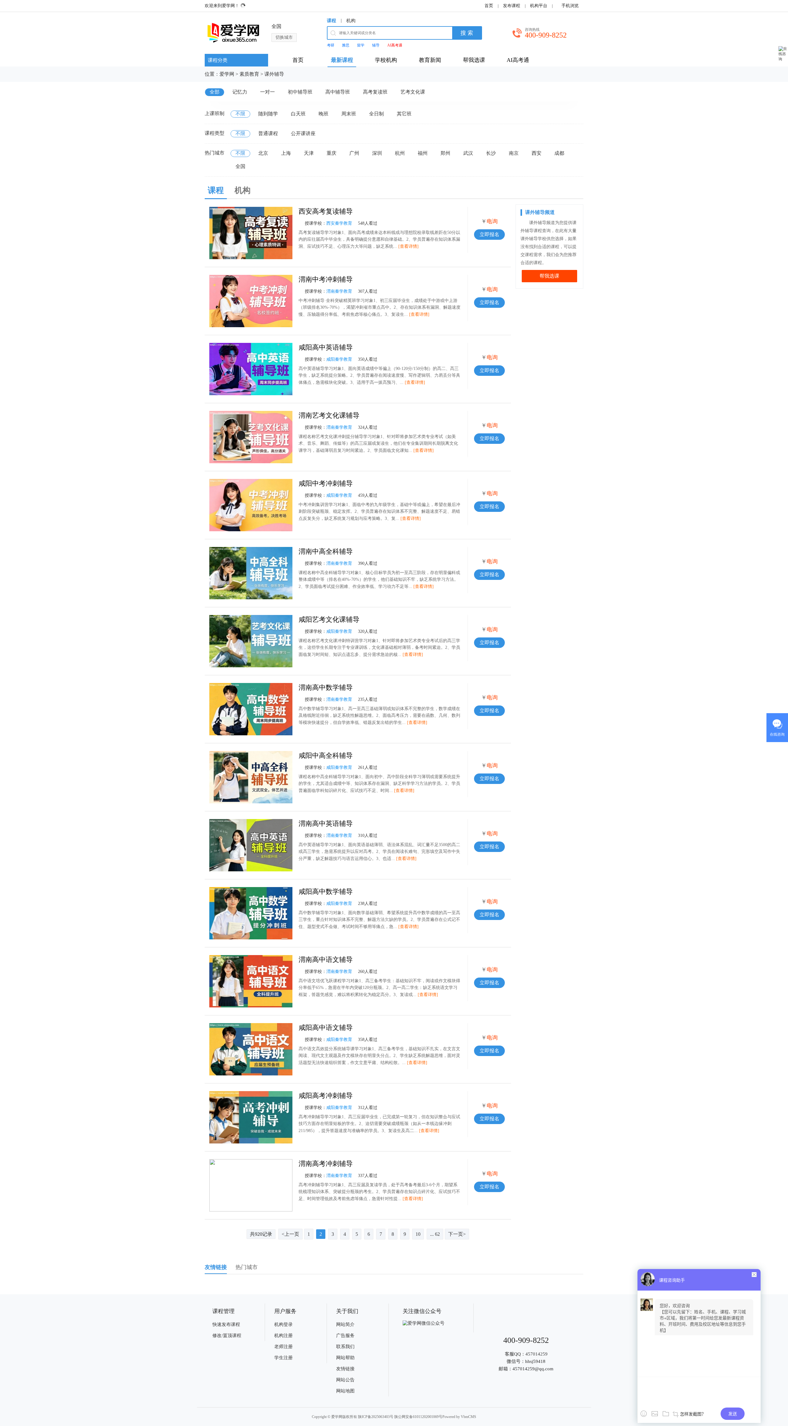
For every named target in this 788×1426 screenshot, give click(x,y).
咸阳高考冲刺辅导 (326, 1095)
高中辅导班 (337, 91)
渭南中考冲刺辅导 (326, 279)
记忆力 (239, 91)
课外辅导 (274, 74)
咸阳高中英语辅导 (326, 347)
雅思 (345, 45)
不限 (240, 113)
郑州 (445, 153)
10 (418, 1234)
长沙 (491, 153)
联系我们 (345, 1346)
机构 (351, 20)
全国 (240, 166)
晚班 (323, 113)
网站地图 (345, 1390)
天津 (309, 153)
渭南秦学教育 (339, 291)
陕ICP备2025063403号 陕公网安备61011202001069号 (400, 1417)
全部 (214, 91)
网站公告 (345, 1379)
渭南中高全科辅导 (326, 551)
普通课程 (268, 133)
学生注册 (283, 1357)
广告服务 (345, 1335)
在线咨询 (777, 734)
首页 (488, 5)
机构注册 (283, 1335)
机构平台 (538, 5)
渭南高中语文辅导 (326, 959)
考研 (330, 45)
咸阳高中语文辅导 (326, 1027)
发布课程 (511, 5)
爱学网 (226, 74)
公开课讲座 (303, 133)
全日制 (376, 113)
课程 (331, 20)
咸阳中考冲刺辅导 (326, 483)
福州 (423, 153)
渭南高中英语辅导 (326, 823)
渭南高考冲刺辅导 (326, 1163)
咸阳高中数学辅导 (326, 891)
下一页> (457, 1234)
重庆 (331, 153)
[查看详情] (408, 246)
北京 (263, 153)
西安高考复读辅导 (326, 211)
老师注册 (283, 1346)
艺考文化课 (412, 91)
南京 (514, 153)
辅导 (376, 45)
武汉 (468, 153)
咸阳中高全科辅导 (326, 755)
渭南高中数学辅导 (326, 687)
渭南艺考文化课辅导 (329, 415)
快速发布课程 (226, 1324)
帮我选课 (549, 276)
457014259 (536, 1354)
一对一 (267, 91)
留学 (360, 45)
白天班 (298, 113)
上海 (286, 153)
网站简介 (345, 1324)
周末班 (348, 113)
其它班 (404, 113)
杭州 (400, 153)
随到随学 (268, 113)
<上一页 (290, 1234)
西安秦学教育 (339, 223)
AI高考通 (394, 45)
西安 (536, 153)
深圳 (377, 153)
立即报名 (489, 234)
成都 (559, 153)
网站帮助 (345, 1357)
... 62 (435, 1234)
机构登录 (283, 1324)
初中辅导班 (300, 91)
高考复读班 (375, 91)
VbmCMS (468, 1417)
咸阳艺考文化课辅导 (329, 619)
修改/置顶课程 (226, 1335)
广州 (354, 153)
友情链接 (345, 1368)
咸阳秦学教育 (339, 359)
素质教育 (249, 74)
